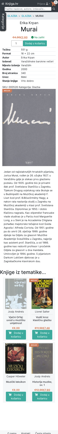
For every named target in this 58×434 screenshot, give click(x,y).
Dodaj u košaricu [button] (17, 334)
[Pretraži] (53, 9)
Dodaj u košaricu (35, 43)
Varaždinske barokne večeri (37, 61)
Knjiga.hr (11, 4)
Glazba (12, 15)
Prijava (41, 3)
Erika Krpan (27, 57)
